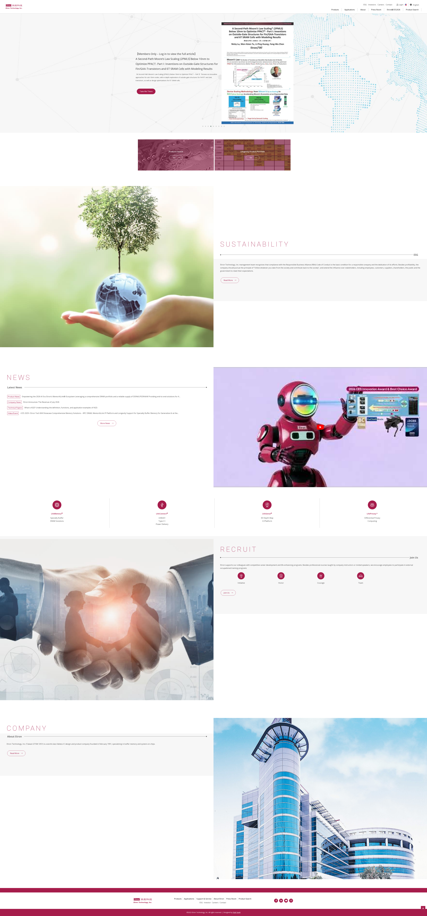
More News (105, 423)
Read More (228, 280)
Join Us (227, 593)
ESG (365, 4)
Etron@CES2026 (393, 9)
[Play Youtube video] (320, 427)
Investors (372, 4)
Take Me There (145, 47)
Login (400, 4)
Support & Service (203, 899)
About (363, 9)
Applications (349, 9)
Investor (207, 902)
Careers (381, 4)
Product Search (412, 9)
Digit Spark (237, 912)
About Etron (219, 899)
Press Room (376, 9)
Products (335, 9)
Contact (389, 4)
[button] (202, 126)
